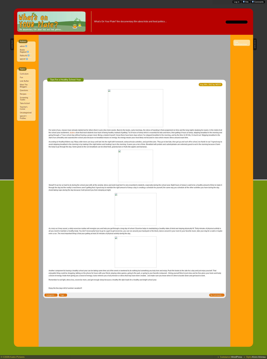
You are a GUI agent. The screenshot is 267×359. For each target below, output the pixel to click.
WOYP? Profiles (23, 117)
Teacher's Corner (24, 108)
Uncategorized (25, 113)
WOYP (22, 59)
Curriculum (24, 74)
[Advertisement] (126, 58)
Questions (24, 90)
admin (22, 46)
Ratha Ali (23, 56)
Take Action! (25, 103)
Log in (236, 2)
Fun (21, 77)
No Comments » (216, 295)
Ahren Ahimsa (259, 357)
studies (72, 133)
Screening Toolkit (24, 99)
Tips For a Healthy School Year (65, 79)
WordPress (236, 357)
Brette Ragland (23, 51)
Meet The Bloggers (24, 86)
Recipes (23, 94)
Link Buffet (24, 81)
